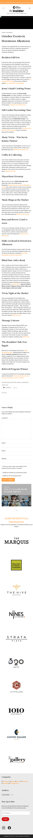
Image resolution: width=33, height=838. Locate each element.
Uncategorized (14, 783)
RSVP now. (26, 336)
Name (4, 443)
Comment (5, 418)
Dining (13, 781)
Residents (10, 32)
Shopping (6, 783)
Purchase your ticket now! (17, 105)
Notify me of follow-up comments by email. (15, 472)
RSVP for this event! (23, 214)
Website (4, 458)
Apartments (6, 781)
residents (26, 382)
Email (4, 450)
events (20, 382)
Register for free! (10, 171)
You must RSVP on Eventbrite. (15, 83)
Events (4, 32)
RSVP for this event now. (20, 149)
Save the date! (15, 284)
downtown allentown (9, 382)
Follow (5, 819)
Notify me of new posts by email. (12, 475)
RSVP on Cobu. (16, 315)
